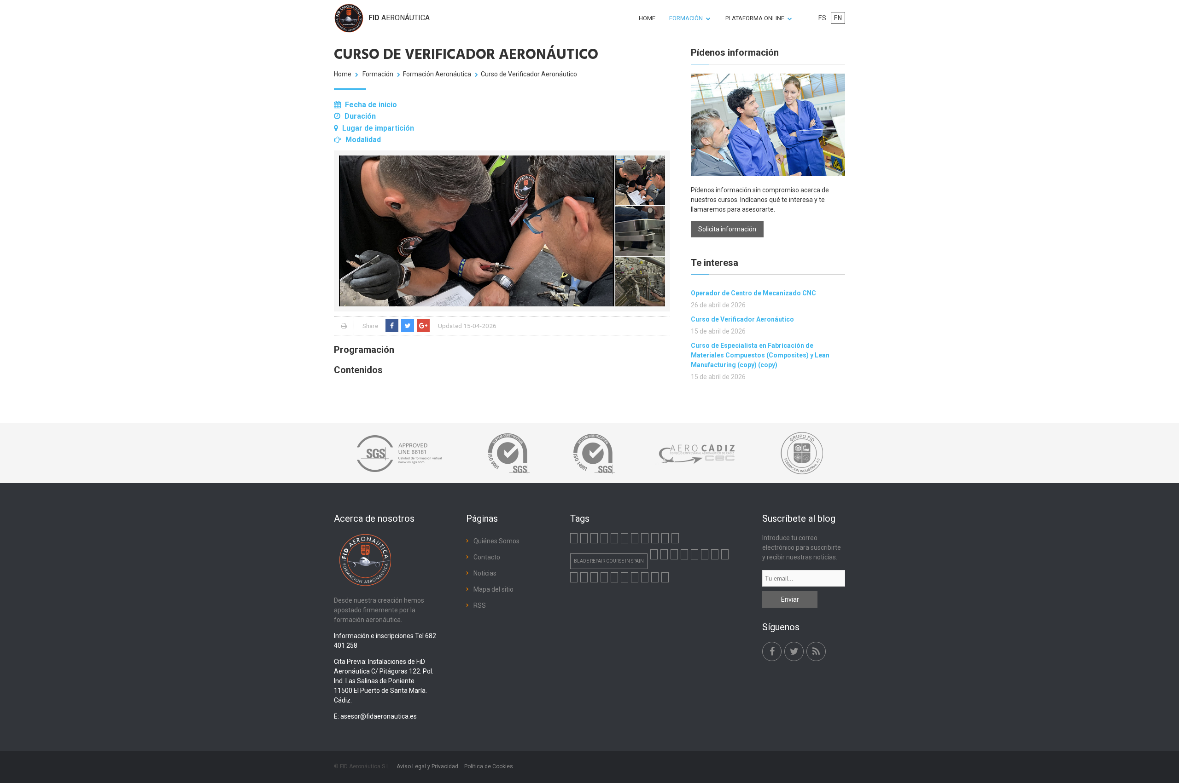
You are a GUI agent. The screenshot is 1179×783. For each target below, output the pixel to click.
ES (822, 18)
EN (838, 18)
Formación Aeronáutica (437, 74)
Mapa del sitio (493, 589)
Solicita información (727, 229)
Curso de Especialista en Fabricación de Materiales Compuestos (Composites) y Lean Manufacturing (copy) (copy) (760, 355)
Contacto (486, 557)
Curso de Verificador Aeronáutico (742, 319)
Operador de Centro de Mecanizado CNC (753, 293)
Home (342, 74)
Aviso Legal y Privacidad (427, 766)
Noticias (484, 573)
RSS (479, 605)
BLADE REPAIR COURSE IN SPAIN (609, 561)
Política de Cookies (488, 766)
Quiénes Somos (496, 541)
